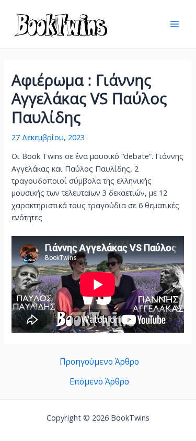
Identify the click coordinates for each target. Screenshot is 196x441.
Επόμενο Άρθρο (99, 382)
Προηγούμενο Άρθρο (99, 362)
